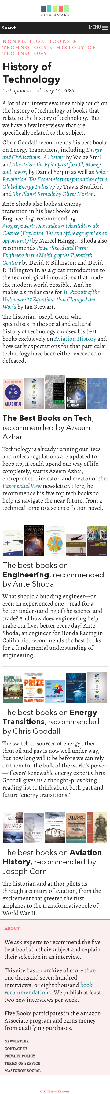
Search (9, 28)
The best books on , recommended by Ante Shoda (55, 591)
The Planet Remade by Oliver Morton (53, 194)
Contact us (16, 1048)
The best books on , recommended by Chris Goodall (55, 735)
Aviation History (75, 339)
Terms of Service (22, 1063)
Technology (24, 47)
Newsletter (17, 1041)
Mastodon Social (22, 1071)
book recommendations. (49, 988)
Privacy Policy (20, 1056)
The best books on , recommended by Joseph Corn (55, 864)
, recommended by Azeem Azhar (55, 443)
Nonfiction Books (36, 41)
